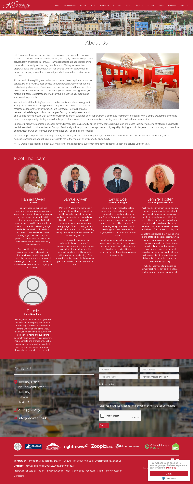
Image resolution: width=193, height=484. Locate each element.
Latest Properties (69, 5)
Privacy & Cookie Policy (58, 470)
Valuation (139, 5)
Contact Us (184, 5)
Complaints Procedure (83, 470)
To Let (93, 5)
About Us (171, 5)
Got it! (169, 473)
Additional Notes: (106, 384)
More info (171, 467)
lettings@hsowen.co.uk (63, 465)
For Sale (83, 5)
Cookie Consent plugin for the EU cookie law (169, 478)
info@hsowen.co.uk (111, 460)
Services (150, 5)
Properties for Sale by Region (29, 470)
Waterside (117, 5)
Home (56, 5)
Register (128, 5)
